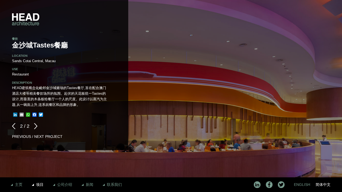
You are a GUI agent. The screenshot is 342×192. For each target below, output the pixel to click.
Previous (15, 126)
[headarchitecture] (25, 19)
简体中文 (323, 184)
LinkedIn (257, 184)
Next (34, 126)
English (302, 184)
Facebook (269, 184)
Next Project (48, 136)
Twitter (281, 184)
